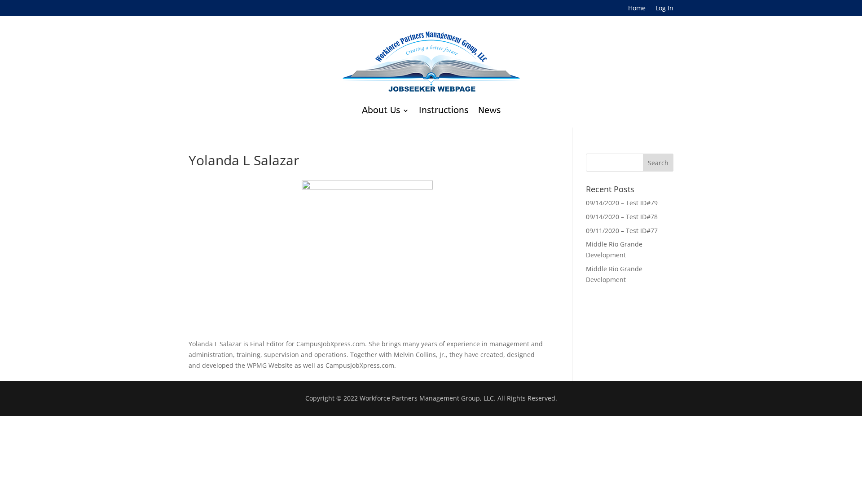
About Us (381, 110)
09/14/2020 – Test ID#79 (622, 202)
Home (637, 8)
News (489, 110)
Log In (664, 8)
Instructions (443, 110)
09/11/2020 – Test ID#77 (622, 230)
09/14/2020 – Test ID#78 (622, 216)
